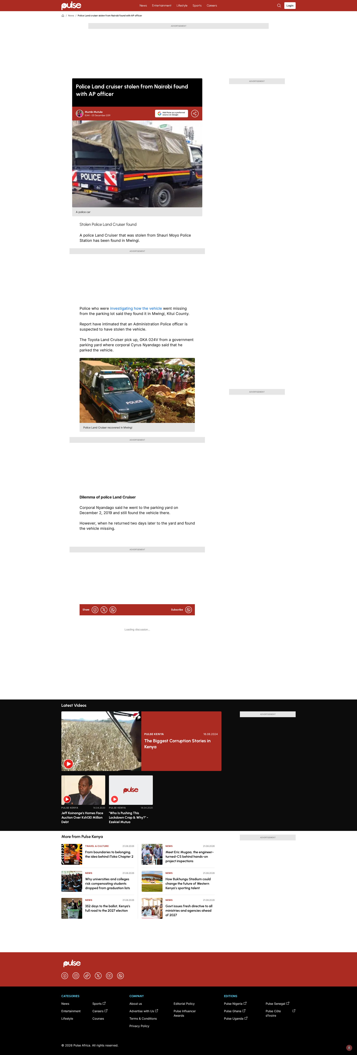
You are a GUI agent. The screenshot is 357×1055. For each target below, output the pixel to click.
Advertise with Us (141, 1011)
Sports (197, 5)
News (143, 5)
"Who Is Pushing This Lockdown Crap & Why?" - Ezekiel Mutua (128, 817)
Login (290, 5)
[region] (178, 801)
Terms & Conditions (143, 1018)
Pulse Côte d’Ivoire (273, 1013)
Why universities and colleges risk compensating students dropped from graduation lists (107, 883)
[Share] (195, 113)
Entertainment (161, 5)
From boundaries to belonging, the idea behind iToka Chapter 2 (109, 854)
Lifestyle (182, 5)
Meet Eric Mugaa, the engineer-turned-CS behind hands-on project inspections (189, 856)
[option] (83, 801)
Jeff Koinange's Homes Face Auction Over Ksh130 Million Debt (82, 817)
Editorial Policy (184, 1003)
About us (135, 1003)
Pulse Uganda (233, 1018)
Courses (98, 1018)
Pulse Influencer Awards (185, 1013)
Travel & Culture (97, 846)
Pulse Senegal (275, 1003)
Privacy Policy (139, 1026)
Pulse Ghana (232, 1011)
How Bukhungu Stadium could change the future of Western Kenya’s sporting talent (188, 883)
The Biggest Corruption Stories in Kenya (177, 743)
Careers (212, 5)
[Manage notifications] (349, 1048)
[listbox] (178, 801)
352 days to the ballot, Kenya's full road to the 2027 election (107, 908)
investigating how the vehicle (136, 308)
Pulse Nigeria (233, 1003)
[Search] (279, 5)
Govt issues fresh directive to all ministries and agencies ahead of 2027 (188, 910)
